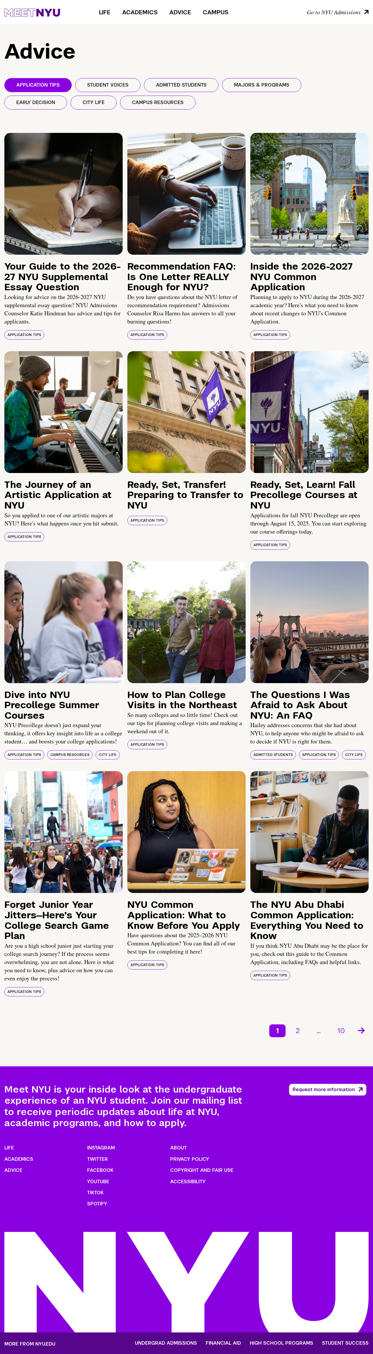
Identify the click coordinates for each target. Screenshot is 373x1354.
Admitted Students (273, 754)
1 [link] (277, 1030)
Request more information (324, 1089)
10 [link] (341, 1030)
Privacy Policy (189, 1159)
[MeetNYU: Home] (32, 11)
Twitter (97, 1159)
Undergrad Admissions (166, 1343)
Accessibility (188, 1182)
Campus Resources (69, 754)
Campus (215, 12)
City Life (108, 754)
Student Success (345, 1343)
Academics (140, 12)
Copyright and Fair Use (201, 1170)
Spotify (97, 1204)
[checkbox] (38, 85)
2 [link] (298, 1030)
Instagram (101, 1148)
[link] (362, 1030)
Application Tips (24, 335)
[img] (63, 194)
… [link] (319, 1030)
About (178, 1148)
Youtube (98, 1182)
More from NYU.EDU (29, 1344)
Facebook (100, 1170)
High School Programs (281, 1343)
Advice (180, 12)
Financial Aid (223, 1343)
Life (104, 12)
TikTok (95, 1193)
